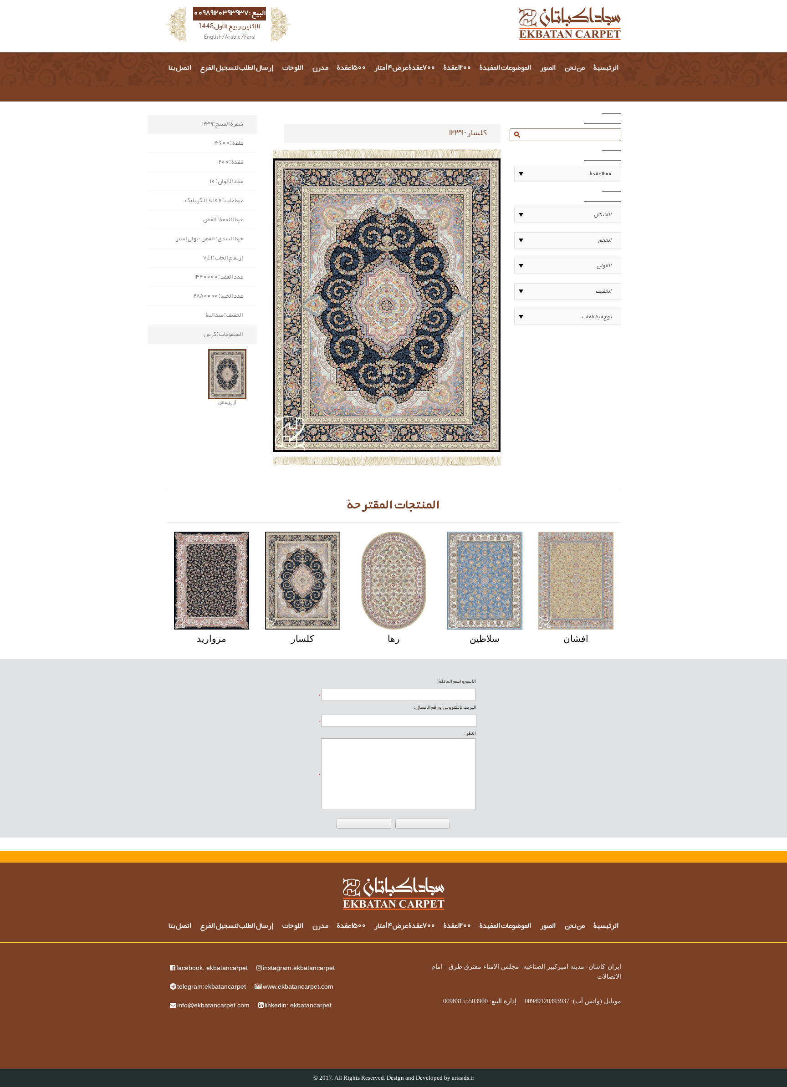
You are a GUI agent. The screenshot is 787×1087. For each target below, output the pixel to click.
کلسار (302, 639)
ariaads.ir (463, 1077)
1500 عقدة (351, 68)
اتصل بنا (180, 68)
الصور (548, 68)
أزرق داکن (227, 403)
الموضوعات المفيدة (505, 68)
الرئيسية (606, 68)
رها (394, 639)
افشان (575, 639)
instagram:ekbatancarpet (299, 967)
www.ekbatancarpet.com (298, 986)
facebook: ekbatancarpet (212, 967)
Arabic (232, 38)
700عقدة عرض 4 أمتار (404, 68)
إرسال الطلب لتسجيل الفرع (237, 68)
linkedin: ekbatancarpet (298, 1005)
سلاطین (485, 639)
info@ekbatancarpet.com (213, 1005)
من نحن (575, 68)
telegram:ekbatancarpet (211, 986)
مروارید (211, 639)
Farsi (250, 38)
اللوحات (293, 68)
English (212, 38)
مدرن (320, 68)
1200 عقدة (457, 68)
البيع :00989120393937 (230, 13)
